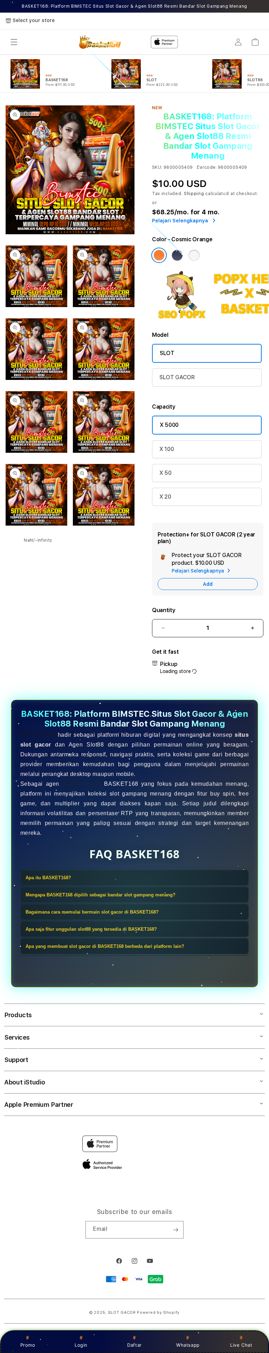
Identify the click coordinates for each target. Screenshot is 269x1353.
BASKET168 (37, 735)
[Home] (99, 42)
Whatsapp (188, 1345)
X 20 (165, 496)
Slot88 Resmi (81, 784)
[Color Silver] (194, 255)
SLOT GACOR (177, 377)
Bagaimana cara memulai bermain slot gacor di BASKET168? (92, 912)
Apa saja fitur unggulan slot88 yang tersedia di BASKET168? (91, 929)
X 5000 (169, 425)
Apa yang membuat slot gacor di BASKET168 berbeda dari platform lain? (105, 946)
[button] (14, 42)
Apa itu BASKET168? (48, 877)
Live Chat (241, 1345)
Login (81, 1345)
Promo (27, 1345)
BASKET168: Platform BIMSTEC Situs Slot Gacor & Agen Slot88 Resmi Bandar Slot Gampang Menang (134, 6)
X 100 (166, 449)
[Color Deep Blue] (177, 255)
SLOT (167, 353)
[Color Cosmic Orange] (159, 255)
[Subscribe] (175, 1229)
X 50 (165, 473)
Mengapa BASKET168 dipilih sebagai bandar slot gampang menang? (100, 894)
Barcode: (207, 167)
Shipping (194, 193)
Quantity (163, 610)
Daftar (134, 1345)
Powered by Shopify (158, 1312)
